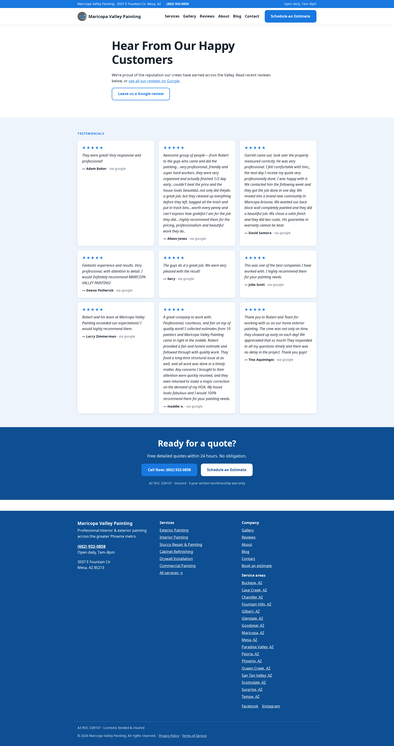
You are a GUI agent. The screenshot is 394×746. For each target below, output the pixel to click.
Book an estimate (257, 565)
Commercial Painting (178, 565)
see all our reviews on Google (154, 80)
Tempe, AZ (250, 696)
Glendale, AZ (252, 618)
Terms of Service (194, 735)
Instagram (271, 706)
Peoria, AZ (250, 653)
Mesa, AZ (249, 639)
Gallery (189, 16)
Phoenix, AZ (252, 660)
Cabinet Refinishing (176, 551)
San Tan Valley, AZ (257, 675)
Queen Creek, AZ (256, 668)
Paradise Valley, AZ (258, 646)
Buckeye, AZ (252, 582)
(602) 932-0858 (177, 4)
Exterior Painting (174, 530)
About (223, 16)
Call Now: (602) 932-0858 (169, 469)
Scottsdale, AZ (254, 682)
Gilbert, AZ (251, 611)
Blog (237, 16)
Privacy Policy (169, 735)
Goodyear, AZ (253, 625)
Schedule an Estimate (290, 16)
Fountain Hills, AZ (256, 604)
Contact (252, 16)
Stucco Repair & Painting (181, 544)
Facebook (250, 706)
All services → (171, 572)
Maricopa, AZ (253, 632)
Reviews (207, 16)
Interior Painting (174, 537)
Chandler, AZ (252, 597)
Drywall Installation (176, 558)
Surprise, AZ (252, 689)
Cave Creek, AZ (254, 590)
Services (172, 16)
